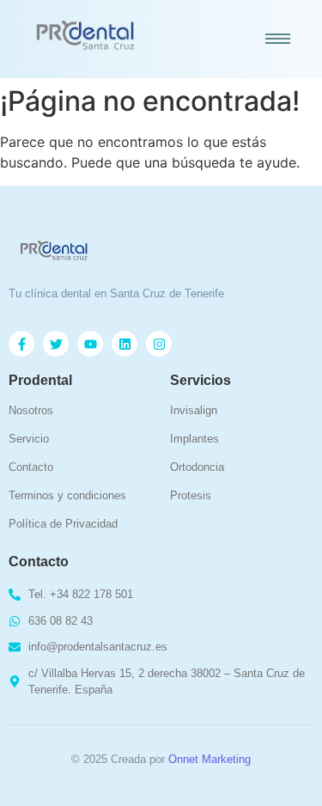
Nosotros (31, 410)
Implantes (194, 438)
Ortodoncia (197, 467)
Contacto (31, 467)
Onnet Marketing (209, 759)
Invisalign (193, 410)
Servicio (29, 438)
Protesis (190, 495)
